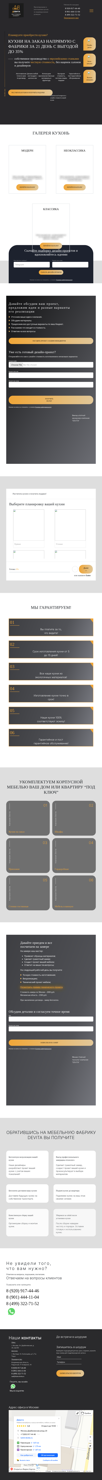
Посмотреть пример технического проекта (41, 987)
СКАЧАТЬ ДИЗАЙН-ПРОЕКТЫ (51, 272)
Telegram (19, 264)
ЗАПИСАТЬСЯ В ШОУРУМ (70, 1373)
